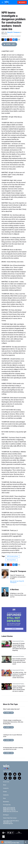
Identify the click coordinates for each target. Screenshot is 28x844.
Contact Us (5, 788)
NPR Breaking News (12, 556)
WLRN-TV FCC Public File (9, 807)
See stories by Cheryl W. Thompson (17, 581)
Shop (4, 798)
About (4, 785)
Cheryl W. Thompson (13, 32)
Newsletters (6, 801)
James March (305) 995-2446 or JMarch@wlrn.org (11, 821)
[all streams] (26, 842)
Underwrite (6, 795)
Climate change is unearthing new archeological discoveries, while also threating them (13, 722)
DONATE (22, 2)
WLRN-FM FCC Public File (9, 808)
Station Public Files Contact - (10, 818)
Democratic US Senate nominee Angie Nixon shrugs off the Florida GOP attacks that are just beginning (19, 647)
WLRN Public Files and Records (10, 811)
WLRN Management (8, 823)
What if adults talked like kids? (11, 709)
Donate (5, 791)
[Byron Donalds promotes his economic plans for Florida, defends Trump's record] (7, 659)
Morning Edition (11, 559)
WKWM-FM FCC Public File (9, 810)
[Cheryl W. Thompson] (5, 573)
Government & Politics (18, 641)
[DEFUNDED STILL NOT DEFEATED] (14, 619)
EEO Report (6, 815)
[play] (2, 842)
